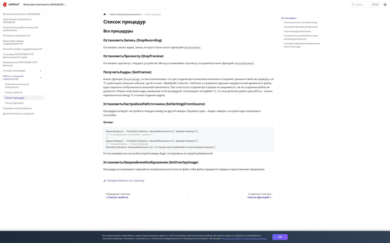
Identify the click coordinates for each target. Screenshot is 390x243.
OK (280, 237)
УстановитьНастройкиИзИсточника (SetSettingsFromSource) (301, 37)
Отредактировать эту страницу (125, 180)
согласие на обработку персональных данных (244, 238)
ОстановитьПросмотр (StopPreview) (301, 26)
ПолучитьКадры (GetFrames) (297, 31)
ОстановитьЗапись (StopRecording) (300, 22)
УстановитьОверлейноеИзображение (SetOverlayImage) (302, 45)
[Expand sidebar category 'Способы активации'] (40, 70)
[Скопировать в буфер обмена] (270, 130)
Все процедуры (288, 18)
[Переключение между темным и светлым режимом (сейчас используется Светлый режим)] (385, 4)
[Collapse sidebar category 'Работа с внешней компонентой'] (40, 77)
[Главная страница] (104, 14)
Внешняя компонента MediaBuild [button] (43, 4)
